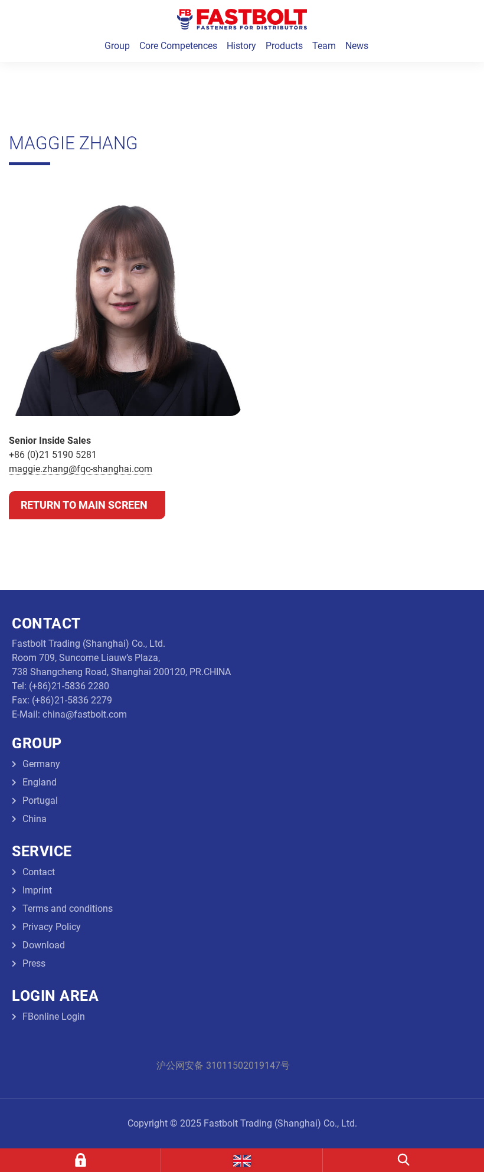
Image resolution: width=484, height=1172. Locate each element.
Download (43, 945)
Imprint (37, 890)
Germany (41, 764)
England (39, 782)
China (34, 818)
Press (33, 963)
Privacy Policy (51, 926)
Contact (38, 872)
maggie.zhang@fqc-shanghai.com (80, 468)
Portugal (40, 800)
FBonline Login (53, 1016)
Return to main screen (84, 505)
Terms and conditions (67, 908)
